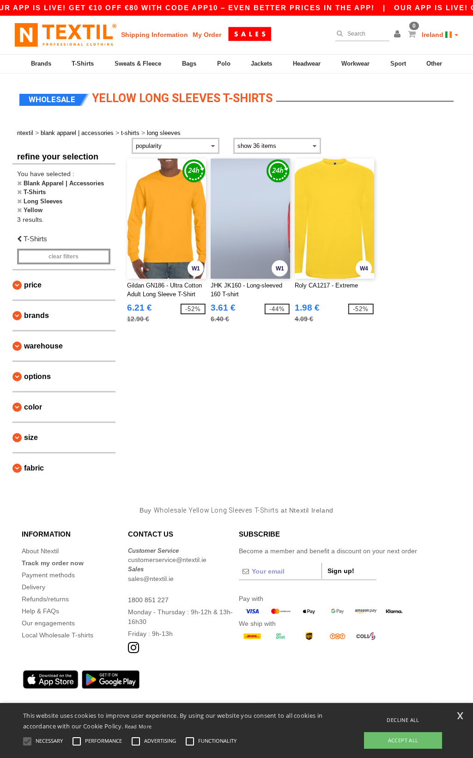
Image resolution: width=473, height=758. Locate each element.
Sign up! (340, 571)
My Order (207, 34)
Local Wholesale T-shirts (57, 635)
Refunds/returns (45, 599)
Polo (223, 63)
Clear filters (64, 256)
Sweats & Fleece (138, 63)
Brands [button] (36, 315)
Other (434, 63)
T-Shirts (83, 63)
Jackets (261, 63)
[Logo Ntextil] (65, 35)
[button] (398, 34)
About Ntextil (40, 551)
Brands (41, 63)
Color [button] (33, 407)
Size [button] (31, 437)
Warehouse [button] (43, 346)
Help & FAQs (40, 611)
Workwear (355, 63)
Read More (138, 726)
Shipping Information (154, 34)
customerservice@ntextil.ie (167, 559)
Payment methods (48, 575)
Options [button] (37, 376)
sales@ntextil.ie (151, 578)
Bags (189, 63)
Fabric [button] (34, 468)
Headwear (307, 63)
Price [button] (33, 285)
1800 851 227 (148, 600)
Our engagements (48, 623)
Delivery (33, 587)
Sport (398, 63)
